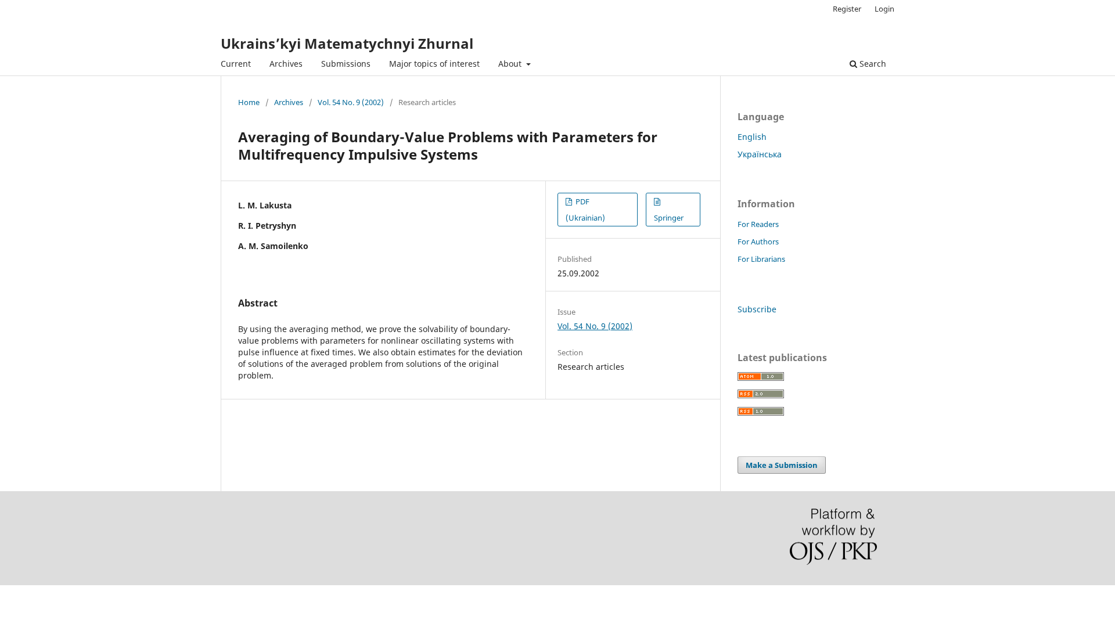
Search (871, 63)
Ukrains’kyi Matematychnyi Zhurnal (347, 43)
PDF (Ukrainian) (585, 209)
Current (236, 63)
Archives (286, 63)
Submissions (346, 63)
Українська (760, 154)
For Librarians (761, 259)
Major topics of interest (434, 63)
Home (249, 102)
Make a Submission (782, 465)
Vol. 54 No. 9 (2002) (351, 102)
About (511, 63)
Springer (669, 217)
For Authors (758, 241)
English (752, 136)
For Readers (758, 224)
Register (847, 8)
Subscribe (757, 309)
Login (884, 8)
